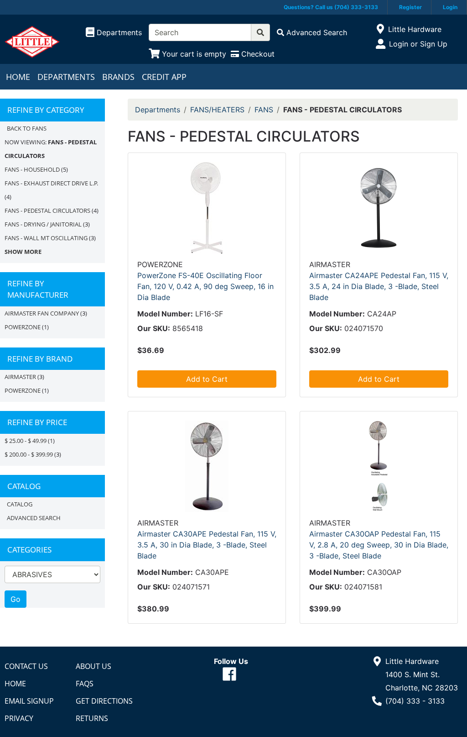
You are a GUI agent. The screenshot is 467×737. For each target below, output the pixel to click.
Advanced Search (34, 518)
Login (450, 7)
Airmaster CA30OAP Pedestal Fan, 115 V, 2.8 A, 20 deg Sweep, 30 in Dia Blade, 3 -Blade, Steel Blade (378, 544)
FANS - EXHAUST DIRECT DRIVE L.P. (51, 183)
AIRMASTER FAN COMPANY (42, 313)
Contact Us (26, 666)
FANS (263, 109)
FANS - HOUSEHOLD (32, 169)
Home (18, 76)
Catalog (19, 504)
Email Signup (29, 701)
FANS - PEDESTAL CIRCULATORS (47, 210)
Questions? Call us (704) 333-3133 (331, 7)
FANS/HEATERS (217, 109)
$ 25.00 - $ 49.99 (26, 441)
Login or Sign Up (418, 43)
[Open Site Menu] (380, 29)
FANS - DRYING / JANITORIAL (43, 224)
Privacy (19, 718)
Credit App (164, 76)
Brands (118, 76)
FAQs (84, 684)
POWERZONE (23, 327)
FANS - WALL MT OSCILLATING (46, 238)
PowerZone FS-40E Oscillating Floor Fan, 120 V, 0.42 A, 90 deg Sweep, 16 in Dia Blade (205, 286)
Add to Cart (207, 379)
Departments (66, 76)
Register (410, 7)
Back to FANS (27, 128)
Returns (92, 718)
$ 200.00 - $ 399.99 (29, 454)
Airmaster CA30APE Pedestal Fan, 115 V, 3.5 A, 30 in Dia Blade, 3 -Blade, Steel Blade (206, 544)
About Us (93, 666)
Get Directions (104, 701)
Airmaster (20, 377)
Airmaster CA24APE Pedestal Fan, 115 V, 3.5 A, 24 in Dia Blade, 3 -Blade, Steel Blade (378, 286)
